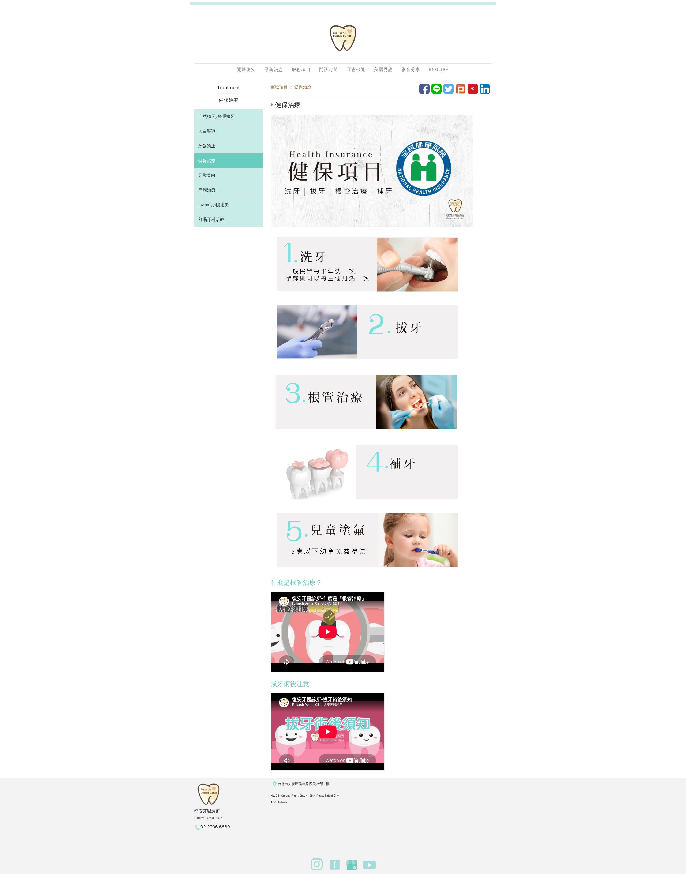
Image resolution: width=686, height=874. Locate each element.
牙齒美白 (206, 175)
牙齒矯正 (206, 146)
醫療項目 (279, 87)
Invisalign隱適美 (213, 205)
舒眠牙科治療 (211, 219)
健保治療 (206, 160)
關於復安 (246, 69)
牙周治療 (206, 190)
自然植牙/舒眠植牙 (216, 116)
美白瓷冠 (206, 131)
